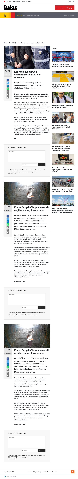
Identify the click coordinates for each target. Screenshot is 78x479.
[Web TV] (70, 1)
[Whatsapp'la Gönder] (8, 88)
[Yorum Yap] (8, 97)
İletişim (40, 472)
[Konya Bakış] (10, 7)
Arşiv (23, 1)
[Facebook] (8, 80)
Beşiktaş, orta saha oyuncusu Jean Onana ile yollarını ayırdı (38, 15)
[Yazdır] (8, 94)
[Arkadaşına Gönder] (8, 91)
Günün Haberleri (16, 1)
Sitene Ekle (28, 1)
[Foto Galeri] (73, 1)
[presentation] (9, 15)
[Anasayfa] (4, 1)
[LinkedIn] (8, 86)
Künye (34, 472)
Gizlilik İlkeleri (47, 472)
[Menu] (57, 7)
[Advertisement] (39, 29)
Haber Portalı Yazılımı (11, 476)
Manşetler (9, 1)
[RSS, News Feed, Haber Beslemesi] (72, 471)
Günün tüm (69, 15)
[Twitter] (8, 83)
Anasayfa (29, 472)
